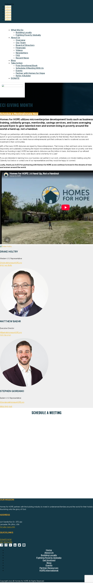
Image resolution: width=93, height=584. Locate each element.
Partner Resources (49, 568)
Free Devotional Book (26, 65)
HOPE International (48, 570)
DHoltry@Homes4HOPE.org (11, 263)
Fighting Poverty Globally (28, 35)
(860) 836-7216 (6, 406)
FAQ (18, 55)
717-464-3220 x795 (7, 527)
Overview (20, 40)
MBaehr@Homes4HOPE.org (11, 332)
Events (19, 70)
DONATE (15, 78)
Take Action (17, 63)
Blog (13, 60)
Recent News (22, 58)
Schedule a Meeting (12, 113)
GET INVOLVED (6, 542)
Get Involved (49, 560)
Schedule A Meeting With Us (30, 68)
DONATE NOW (6, 540)
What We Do (17, 30)
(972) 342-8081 (6, 265)
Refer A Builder (23, 75)
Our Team (21, 42)
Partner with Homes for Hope (30, 73)
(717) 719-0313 (5, 335)
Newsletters (22, 53)
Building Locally (24, 32)
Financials (21, 47)
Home (49, 550)
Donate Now (31, 113)
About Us (15, 37)
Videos (19, 50)
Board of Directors (25, 45)
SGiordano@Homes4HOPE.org (12, 402)
